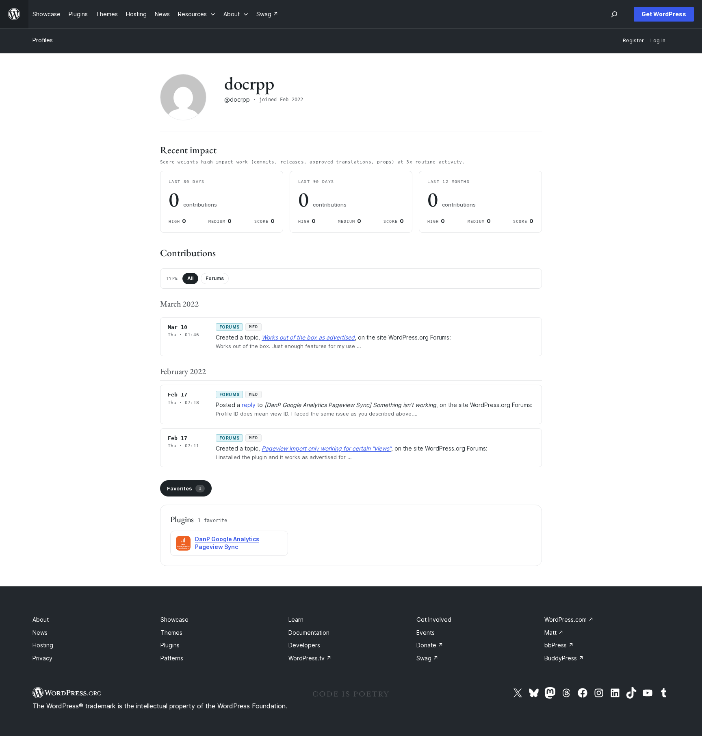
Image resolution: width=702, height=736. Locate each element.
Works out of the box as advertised (308, 337)
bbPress (559, 645)
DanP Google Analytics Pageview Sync (227, 543)
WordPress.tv (310, 658)
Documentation (308, 632)
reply (249, 404)
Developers (304, 645)
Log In (657, 40)
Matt (553, 632)
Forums (215, 278)
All (190, 278)
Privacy (42, 658)
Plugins (170, 645)
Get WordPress (663, 14)
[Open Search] (614, 14)
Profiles (42, 40)
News (40, 632)
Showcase (174, 619)
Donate (429, 645)
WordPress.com (569, 619)
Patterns (171, 658)
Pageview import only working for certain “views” (326, 448)
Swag (427, 658)
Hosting (42, 645)
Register (633, 40)
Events (425, 632)
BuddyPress (564, 658)
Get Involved (433, 619)
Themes (171, 632)
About (40, 619)
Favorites (184, 488)
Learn (295, 619)
